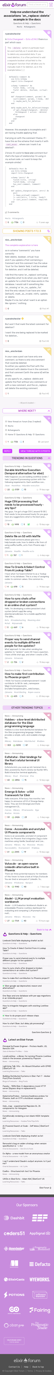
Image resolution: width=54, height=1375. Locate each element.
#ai (34, 917)
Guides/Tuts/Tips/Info (30, 1121)
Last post (45, 442)
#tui (32, 776)
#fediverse (19, 883)
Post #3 (45, 394)
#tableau (35, 848)
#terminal (24, 776)
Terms (30, 1371)
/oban (7, 486)
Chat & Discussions (10, 1149)
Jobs (26, 1051)
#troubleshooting (18, 620)
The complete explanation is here (21, 245)
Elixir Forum (26, 1039)
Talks (23, 1071)
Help (26, 1367)
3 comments (13, 212)
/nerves (8, 810)
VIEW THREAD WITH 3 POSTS (35, 451)
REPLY (7, 451)
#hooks (40, 845)
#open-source (34, 692)
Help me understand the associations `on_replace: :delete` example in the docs (27, 15)
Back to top (42, 929)
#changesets (29, 27)
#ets (7, 620)
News (7, 716)
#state (16, 813)
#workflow (16, 486)
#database (18, 741)
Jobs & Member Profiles (12, 1051)
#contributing (20, 692)
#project (29, 883)
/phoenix (8, 520)
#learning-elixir (34, 620)
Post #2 (45, 341)
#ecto (19, 27)
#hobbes (40, 741)
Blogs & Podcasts (10, 1081)
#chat (7, 623)
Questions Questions (40, 1032)
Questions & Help (21, 23)
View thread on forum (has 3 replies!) (24, 421)
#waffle (17, 551)
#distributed (29, 741)
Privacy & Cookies (44, 1371)
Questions (36, 23)
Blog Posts (23, 1081)
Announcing (17, 716)
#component (24, 848)
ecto (11, 426)
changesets (14, 430)
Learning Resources (11, 1071)
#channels (18, 658)
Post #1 (45, 309)
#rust (15, 776)
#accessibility (11, 848)
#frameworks (27, 810)
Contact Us (14, 1367)
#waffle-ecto (28, 551)
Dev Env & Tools (26, 1149)
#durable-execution (30, 486)
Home (10, 434)
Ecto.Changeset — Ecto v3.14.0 (22, 39)
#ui (24, 845)
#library (8, 741)
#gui (37, 810)
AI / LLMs (24, 1156)
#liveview (31, 845)
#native (8, 813)
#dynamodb (17, 623)
